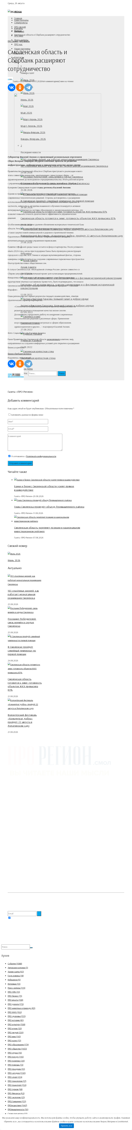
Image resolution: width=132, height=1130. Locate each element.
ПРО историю (16, 1020)
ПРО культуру (16, 1024)
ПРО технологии (17, 1081)
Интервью (14, 983)
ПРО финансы (16, 1093)
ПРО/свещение (17, 1101)
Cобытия (15, 963)
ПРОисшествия (17, 1105)
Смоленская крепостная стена (38, 358)
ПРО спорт (15, 1077)
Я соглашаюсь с (33, 456)
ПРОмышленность (18, 1109)
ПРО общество (17, 1048)
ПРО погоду (16, 1056)
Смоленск (26, 353)
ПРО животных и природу (21, 1008)
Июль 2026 (14, 560)
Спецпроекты (21, 22)
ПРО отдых (15, 1052)
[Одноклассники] (20, 87)
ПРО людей (20, 26)
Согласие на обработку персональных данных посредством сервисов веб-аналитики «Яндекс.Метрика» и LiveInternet (61, 888)
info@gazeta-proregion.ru (25, 834)
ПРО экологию (16, 1097)
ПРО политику (16, 1060)
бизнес (11, 353)
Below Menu (27, 368)
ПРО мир (14, 1036)
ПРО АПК (14, 991)
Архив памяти (28, 267)
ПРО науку (14, 1040)
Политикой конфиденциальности (41, 456)
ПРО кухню (15, 1028)
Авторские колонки (18, 967)
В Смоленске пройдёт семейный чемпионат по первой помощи (22, 650)
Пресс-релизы (16, 987)
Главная (18, 18)
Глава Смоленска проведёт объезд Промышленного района (49, 506)
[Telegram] (28, 87)
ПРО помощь (15, 1064)
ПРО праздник (16, 1069)
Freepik (16, 897)
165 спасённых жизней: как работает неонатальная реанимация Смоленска (23, 594)
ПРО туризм (15, 1089)
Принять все (66, 1125)
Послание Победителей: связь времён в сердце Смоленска (22, 622)
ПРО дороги (16, 1004)
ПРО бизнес (13, 41)
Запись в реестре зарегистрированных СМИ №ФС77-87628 (34, 858)
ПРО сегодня (17, 1073)
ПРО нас (18, 44)
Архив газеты (16, 971)
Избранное (14, 979)
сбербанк (18, 353)
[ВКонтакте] (11, 87)
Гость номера (16, 975)
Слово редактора (17, 1113)
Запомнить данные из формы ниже (27, 414)
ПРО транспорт (17, 1085)
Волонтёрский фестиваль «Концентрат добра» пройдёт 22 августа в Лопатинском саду (72, 235)
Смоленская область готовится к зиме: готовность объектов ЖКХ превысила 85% (68, 218)
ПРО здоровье (17, 1016)
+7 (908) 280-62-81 (23, 825)
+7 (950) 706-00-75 (23, 829)
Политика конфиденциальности (22, 881)
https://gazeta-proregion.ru (26, 838)
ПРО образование (18, 1044)
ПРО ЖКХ (15, 1012)
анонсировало (53, 339)
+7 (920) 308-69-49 (23, 813)
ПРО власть (24, 41)
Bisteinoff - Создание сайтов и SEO (37, 942)
